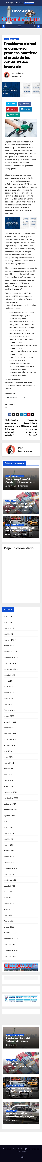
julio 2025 (8, 681)
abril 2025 (8, 698)
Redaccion (20, 73)
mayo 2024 (9, 763)
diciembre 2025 (10, 652)
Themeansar (21, 1152)
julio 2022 (8, 892)
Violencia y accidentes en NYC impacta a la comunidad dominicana (21, 530)
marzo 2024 (9, 775)
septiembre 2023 (11, 810)
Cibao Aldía (21, 11)
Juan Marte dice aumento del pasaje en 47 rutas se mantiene (21, 1116)
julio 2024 (8, 751)
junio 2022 (8, 898)
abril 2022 (8, 909)
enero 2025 (9, 716)
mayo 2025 (9, 693)
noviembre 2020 (11, 950)
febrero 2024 (10, 780)
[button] (35, 26)
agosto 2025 (9, 675)
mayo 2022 (9, 903)
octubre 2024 (10, 734)
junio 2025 (8, 687)
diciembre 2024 (10, 722)
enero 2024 (9, 786)
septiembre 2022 (11, 880)
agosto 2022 (9, 886)
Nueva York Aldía (17, 476)
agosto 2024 (9, 745)
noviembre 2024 (11, 728)
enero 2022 (9, 927)
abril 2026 (8, 634)
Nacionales (14, 39)
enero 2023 (9, 857)
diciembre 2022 (10, 862)
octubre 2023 (10, 804)
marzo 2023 (9, 845)
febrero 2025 (9, 710)
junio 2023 (8, 827)
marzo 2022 (9, 915)
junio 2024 (8, 757)
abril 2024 (8, 769)
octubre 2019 (10, 956)
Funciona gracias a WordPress (14, 1149)
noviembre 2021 (11, 939)
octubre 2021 (9, 944)
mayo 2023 (9, 833)
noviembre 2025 (11, 657)
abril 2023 (8, 839)
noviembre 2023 (11, 798)
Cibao (14, 500)
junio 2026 (8, 622)
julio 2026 (8, 616)
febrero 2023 (9, 851)
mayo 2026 (9, 628)
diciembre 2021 (10, 933)
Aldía (6, 39)
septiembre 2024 (11, 739)
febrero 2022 (9, 921)
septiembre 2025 (11, 669)
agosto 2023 (9, 816)
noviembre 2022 (11, 868)
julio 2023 (8, 821)
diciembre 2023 (10, 792)
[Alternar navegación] (19, 26)
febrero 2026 (10, 640)
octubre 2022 (10, 874)
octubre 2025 (10, 663)
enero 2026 (9, 646)
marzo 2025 (9, 704)
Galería (21, 1157)
